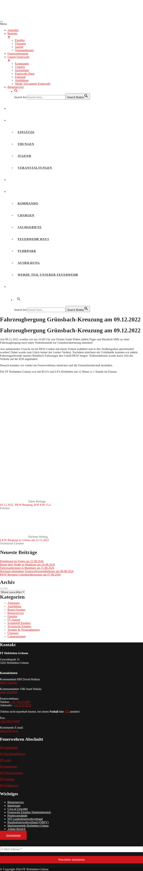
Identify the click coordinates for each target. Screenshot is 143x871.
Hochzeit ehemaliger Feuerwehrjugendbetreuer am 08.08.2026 (37, 571)
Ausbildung (29, 262)
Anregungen (13, 835)
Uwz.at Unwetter (17, 808)
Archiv (4, 588)
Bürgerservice (24, 286)
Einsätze (26, 132)
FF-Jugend (13, 619)
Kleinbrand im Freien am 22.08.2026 (22, 561)
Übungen (26, 144)
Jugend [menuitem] (19, 46)
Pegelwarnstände (17, 815)
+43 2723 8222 (22, 705)
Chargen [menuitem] (20, 67)
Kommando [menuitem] (22, 63)
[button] (16, 91)
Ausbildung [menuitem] (22, 80)
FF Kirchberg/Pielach (12, 754)
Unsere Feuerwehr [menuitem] (18, 58)
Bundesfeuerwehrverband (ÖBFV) (28, 822)
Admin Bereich (16, 829)
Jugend (24, 155)
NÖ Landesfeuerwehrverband (25, 818)
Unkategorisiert (16, 636)
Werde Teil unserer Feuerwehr (48, 274)
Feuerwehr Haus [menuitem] (24, 73)
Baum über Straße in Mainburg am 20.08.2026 (27, 564)
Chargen (26, 215)
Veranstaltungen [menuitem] (24, 50)
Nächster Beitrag (24, 538)
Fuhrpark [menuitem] (20, 77)
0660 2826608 (8, 692)
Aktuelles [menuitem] (13, 30)
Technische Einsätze (12, 543)
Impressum (13, 805)
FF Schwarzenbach (11, 772)
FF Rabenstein (8, 766)
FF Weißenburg (9, 785)
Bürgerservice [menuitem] (15, 87)
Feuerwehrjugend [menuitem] (17, 53)
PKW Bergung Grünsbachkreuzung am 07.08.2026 (30, 574)
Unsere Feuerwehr (28, 191)
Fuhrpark (27, 251)
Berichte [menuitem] (12, 35)
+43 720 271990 (20, 702)
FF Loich (5, 760)
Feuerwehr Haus (33, 239)
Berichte (19, 120)
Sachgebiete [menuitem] (22, 70)
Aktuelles (20, 108)
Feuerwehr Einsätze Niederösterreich (29, 812)
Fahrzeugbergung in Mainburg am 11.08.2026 (27, 567)
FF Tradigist (7, 779)
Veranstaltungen (35, 167)
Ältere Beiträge (25, 503)
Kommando (28, 203)
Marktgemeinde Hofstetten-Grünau (28, 825)
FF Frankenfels (9, 747)
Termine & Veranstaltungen (23, 629)
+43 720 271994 (10, 721)
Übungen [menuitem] (20, 43)
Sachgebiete (30, 227)
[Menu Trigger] (1, 21)
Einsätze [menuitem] (20, 40)
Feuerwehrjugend (27, 179)
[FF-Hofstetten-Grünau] (28, 17)
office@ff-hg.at (9, 730)
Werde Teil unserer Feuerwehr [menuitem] (32, 83)
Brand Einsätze (16, 609)
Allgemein (13, 603)
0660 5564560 (8, 682)
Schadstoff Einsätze (19, 623)
